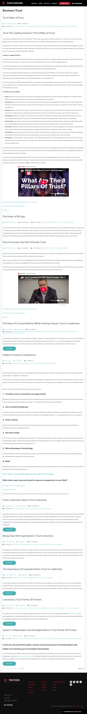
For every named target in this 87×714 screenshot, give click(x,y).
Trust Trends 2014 (74, 613)
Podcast (30, 687)
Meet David (31, 684)
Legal (82, 706)
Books (43, 684)
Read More (9, 348)
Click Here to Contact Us (9, 489)
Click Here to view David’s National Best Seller (19, 202)
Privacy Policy (77, 706)
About (54, 687)
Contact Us (6, 210)
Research (31, 692)
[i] (74, 659)
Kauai (55, 341)
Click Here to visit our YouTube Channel (14, 206)
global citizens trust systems (25, 656)
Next (22, 668)
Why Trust (44, 682)
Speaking (31, 682)
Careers (55, 690)
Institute (30, 690)
